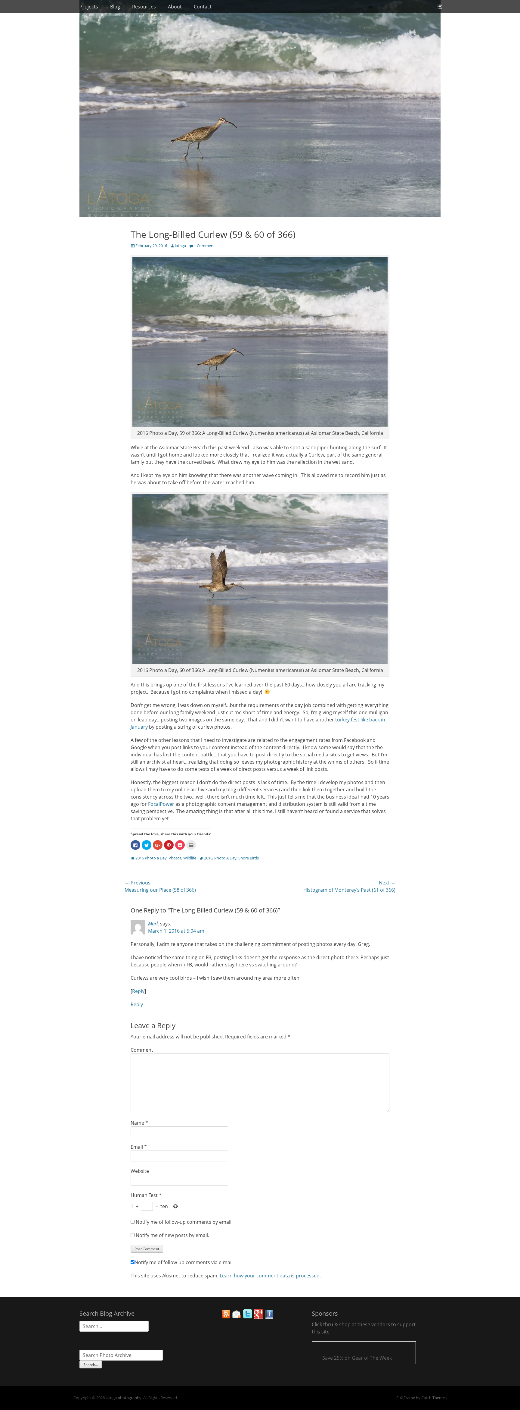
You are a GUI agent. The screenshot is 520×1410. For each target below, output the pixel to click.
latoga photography (123, 1397)
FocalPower (161, 804)
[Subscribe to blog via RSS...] (226, 1317)
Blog (115, 6)
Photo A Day (225, 858)
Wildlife (189, 858)
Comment (142, 1050)
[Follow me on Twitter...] (247, 1317)
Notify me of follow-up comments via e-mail (184, 1262)
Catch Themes (434, 1397)
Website (140, 1171)
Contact (203, 6)
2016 (208, 858)
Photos (175, 858)
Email (139, 1147)
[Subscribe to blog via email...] (237, 1317)
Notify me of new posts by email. (172, 1235)
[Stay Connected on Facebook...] (269, 1317)
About (175, 6)
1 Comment (204, 245)
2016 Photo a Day (151, 858)
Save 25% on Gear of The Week (357, 1358)
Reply (138, 991)
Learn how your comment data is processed (270, 1275)
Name (139, 1123)
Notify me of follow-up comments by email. (184, 1222)
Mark (153, 923)
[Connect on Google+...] (258, 1317)
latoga (180, 245)
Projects (88, 6)
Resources (144, 6)
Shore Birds (248, 858)
